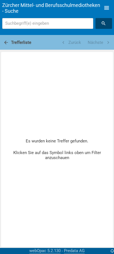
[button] (106, 7)
